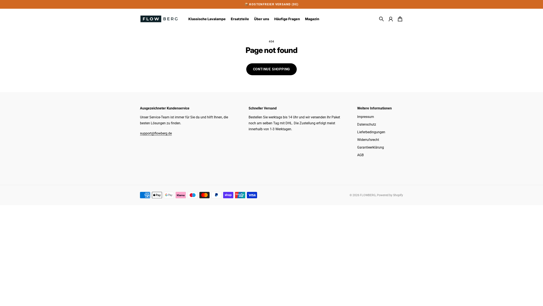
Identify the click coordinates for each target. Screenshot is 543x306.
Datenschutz (366, 124)
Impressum (365, 117)
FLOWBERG (368, 195)
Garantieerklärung (370, 147)
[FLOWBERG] (159, 19)
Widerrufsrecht (368, 140)
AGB (360, 155)
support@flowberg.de (156, 133)
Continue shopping (271, 69)
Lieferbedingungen (371, 132)
